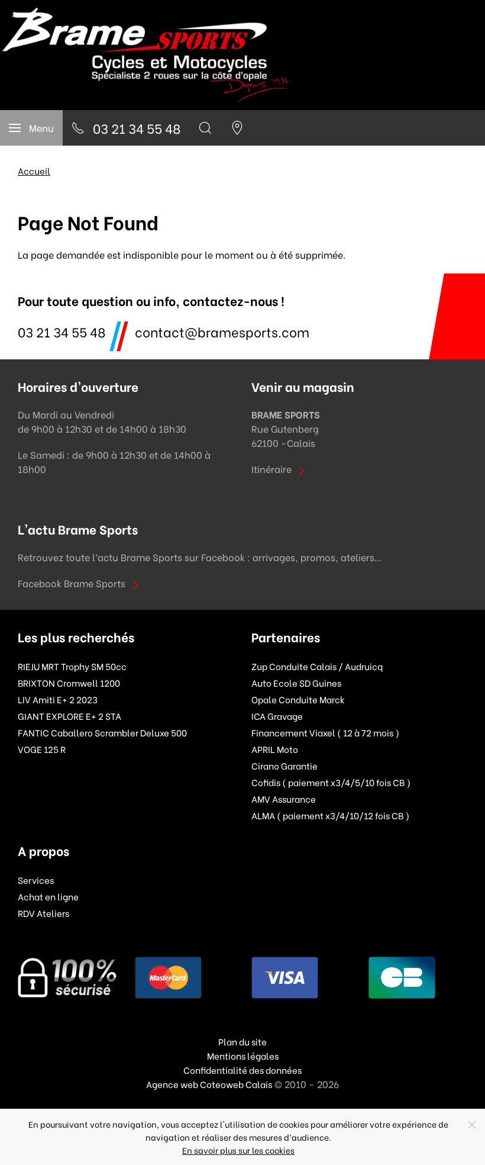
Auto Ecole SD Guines (296, 682)
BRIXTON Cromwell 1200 (69, 682)
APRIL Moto (274, 748)
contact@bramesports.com (222, 331)
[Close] (472, 1125)
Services (36, 879)
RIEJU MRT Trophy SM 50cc (72, 665)
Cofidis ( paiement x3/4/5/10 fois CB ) (330, 782)
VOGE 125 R (42, 748)
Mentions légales (243, 1055)
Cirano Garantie (284, 765)
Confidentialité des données (242, 1069)
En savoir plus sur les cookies (238, 1150)
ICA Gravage (277, 715)
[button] (31, 128)
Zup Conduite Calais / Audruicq (317, 665)
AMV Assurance (283, 798)
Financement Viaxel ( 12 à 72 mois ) (325, 732)
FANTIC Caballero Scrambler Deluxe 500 (102, 732)
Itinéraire (271, 468)
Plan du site (242, 1041)
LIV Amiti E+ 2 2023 (58, 699)
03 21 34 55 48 (61, 331)
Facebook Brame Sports (71, 583)
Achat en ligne (48, 896)
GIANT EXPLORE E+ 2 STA (69, 715)
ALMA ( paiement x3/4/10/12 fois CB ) (330, 815)
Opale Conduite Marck (298, 699)
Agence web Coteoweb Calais (209, 1083)
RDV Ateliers (43, 912)
